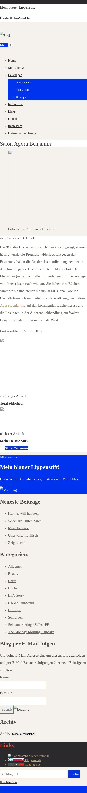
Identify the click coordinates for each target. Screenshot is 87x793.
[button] (11, 45)
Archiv (5, 734)
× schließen (8, 782)
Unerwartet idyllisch (23, 535)
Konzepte (21, 97)
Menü (4, 45)
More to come (18, 528)
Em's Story (16, 595)
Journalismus (23, 82)
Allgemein (15, 566)
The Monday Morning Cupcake (31, 632)
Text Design (22, 89)
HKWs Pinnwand (21, 603)
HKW (8, 237)
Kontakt (13, 118)
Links (11, 111)
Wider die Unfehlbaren (25, 521)
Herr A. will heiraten (23, 513)
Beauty (13, 574)
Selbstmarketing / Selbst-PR (28, 625)
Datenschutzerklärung (22, 133)
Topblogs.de (32, 764)
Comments (16, 448)
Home (12, 60)
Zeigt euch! (16, 543)
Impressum (15, 126)
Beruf (12, 581)
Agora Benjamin (12, 305)
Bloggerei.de (32, 760)
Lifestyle (14, 610)
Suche (74, 774)
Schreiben (15, 617)
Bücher (33, 237)
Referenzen (15, 104)
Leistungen (15, 75)
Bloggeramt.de (39, 755)
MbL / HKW (16, 67)
